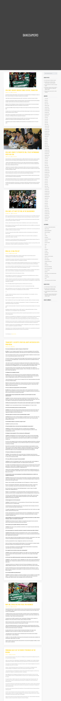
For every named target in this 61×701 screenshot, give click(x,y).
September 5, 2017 (7, 213)
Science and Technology (48, 266)
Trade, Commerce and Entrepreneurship (50, 273)
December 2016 (47, 150)
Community (46, 237)
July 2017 (46, 138)
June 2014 (46, 201)
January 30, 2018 (7, 156)
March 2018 (46, 124)
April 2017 (46, 143)
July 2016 (46, 158)
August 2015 (47, 177)
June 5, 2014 (7, 654)
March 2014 (46, 206)
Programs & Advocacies (48, 261)
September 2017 (47, 134)
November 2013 (47, 213)
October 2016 (47, 153)
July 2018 (46, 117)
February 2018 (47, 126)
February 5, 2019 (7, 92)
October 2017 (47, 133)
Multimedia (46, 254)
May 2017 (46, 141)
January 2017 (47, 148)
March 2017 (46, 145)
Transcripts (13, 346)
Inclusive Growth (47, 242)
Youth (45, 278)
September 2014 (47, 196)
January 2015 (47, 189)
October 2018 (47, 112)
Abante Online (13, 334)
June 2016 (46, 160)
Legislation (46, 249)
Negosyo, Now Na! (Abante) (49, 256)
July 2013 (46, 220)
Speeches (46, 271)
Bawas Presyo (47, 228)
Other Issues (15, 92)
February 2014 (47, 208)
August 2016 (47, 157)
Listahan (46, 251)
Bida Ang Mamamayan (48, 230)
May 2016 (46, 162)
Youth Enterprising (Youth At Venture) (50, 280)
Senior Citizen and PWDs (48, 268)
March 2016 (46, 165)
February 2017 (47, 146)
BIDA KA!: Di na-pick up (12, 251)
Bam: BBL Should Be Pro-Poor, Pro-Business (19, 604)
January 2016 (47, 169)
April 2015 (46, 184)
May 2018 (46, 121)
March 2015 (46, 186)
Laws (45, 247)
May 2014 (46, 203)
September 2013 (47, 217)
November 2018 (47, 110)
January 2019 (47, 107)
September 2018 (47, 114)
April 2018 (46, 122)
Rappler (46, 263)
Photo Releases (47, 259)
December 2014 (47, 191)
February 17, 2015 (7, 346)
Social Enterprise (47, 270)
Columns (16, 253)
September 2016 (47, 155)
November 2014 (47, 193)
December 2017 (47, 129)
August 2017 (47, 136)
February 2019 (47, 105)
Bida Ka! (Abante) (12, 253)
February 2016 (47, 167)
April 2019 (46, 102)
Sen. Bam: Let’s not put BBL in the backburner (20, 211)
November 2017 (47, 131)
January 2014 (47, 210)
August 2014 (47, 198)
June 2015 (46, 181)
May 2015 (46, 182)
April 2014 (46, 205)
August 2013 (46, 218)
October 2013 (47, 215)
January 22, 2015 (7, 606)
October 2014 (47, 194)
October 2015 (47, 174)
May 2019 (46, 100)
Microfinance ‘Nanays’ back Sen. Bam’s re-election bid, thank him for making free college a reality (51, 88)
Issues (12, 92)
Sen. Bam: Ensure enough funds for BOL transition (21, 90)
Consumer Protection (48, 239)
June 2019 (46, 98)
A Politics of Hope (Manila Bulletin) (50, 227)
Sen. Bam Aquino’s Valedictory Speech (50, 80)
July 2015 (46, 179)
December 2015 (47, 170)
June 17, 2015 (7, 253)
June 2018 (46, 119)
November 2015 (47, 172)
